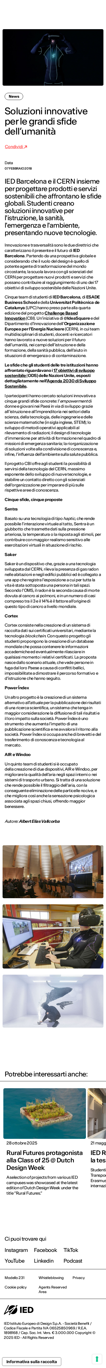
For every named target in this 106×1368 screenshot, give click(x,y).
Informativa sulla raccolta (31, 1361)
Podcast (73, 1261)
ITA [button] (58, 10)
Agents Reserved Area (53, 1289)
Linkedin (44, 1261)
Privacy (79, 1277)
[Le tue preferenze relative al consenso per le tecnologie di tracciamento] (97, 1359)
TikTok (71, 1250)
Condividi (14, 146)
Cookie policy (16, 1287)
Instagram (16, 1250)
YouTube (14, 1261)
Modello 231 (14, 1277)
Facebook (45, 1250)
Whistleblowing (51, 1277)
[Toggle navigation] (98, 11)
